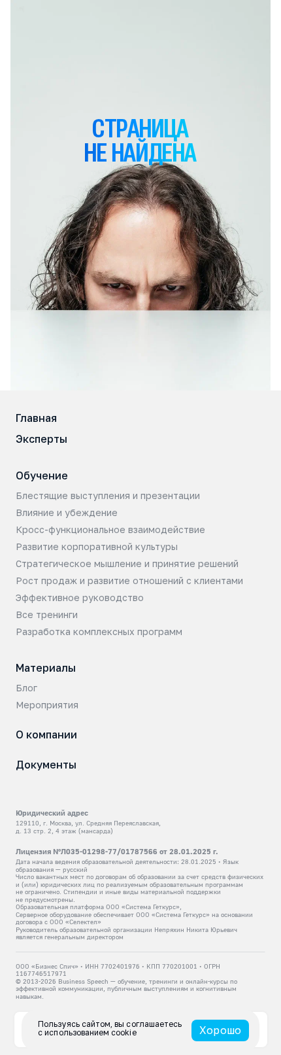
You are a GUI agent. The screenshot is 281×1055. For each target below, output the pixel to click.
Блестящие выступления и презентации (108, 495)
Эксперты (41, 439)
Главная (36, 418)
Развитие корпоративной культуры (97, 546)
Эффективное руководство (80, 597)
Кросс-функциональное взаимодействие (110, 529)
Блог (26, 688)
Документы (46, 764)
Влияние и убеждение (67, 512)
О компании (46, 734)
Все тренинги (47, 614)
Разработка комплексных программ (99, 631)
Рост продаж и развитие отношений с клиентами (129, 580)
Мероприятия (47, 705)
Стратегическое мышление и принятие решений (127, 563)
